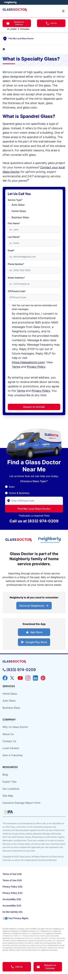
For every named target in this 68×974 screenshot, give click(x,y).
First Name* (14, 223)
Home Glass (19, 211)
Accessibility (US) (12, 899)
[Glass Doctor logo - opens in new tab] (18, 540)
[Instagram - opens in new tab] (27, 678)
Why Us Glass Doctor (15, 727)
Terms (16, 366)
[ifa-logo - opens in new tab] (8, 812)
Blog (5, 774)
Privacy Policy (36, 366)
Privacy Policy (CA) (12, 893)
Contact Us (9, 741)
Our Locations (11, 788)
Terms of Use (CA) (12, 880)
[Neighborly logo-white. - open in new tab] (10, 2)
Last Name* (14, 237)
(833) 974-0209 (43, 521)
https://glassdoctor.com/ (28, 362)
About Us (8, 734)
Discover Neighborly (31, 605)
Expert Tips (9, 781)
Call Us (53, 23)
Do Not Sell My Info (12, 911)
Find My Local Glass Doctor (34, 508)
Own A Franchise (13, 755)
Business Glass (20, 217)
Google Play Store (36, 642)
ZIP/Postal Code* (17, 291)
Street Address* (16, 277)
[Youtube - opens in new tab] (20, 678)
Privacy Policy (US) (12, 886)
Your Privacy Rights (18, 918)
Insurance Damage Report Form (21, 802)
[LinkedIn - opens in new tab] (35, 678)
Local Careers (11, 748)
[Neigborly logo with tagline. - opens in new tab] (50, 540)
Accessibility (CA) (12, 905)
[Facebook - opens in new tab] (5, 678)
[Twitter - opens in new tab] (12, 678)
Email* (11, 250)
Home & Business (19, 493)
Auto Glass (18, 204)
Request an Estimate (19, 23)
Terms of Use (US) (12, 874)
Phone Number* (16, 264)
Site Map (8, 795)
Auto (12, 486)
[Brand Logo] (34, 661)
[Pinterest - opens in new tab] (43, 678)
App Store (36, 632)
